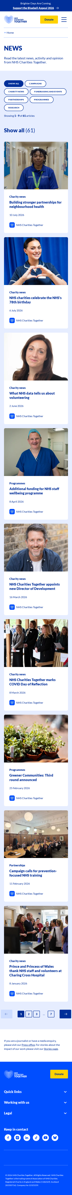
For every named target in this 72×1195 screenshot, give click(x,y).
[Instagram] (17, 1138)
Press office (28, 1044)
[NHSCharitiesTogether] (15, 20)
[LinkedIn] (27, 1138)
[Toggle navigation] (64, 20)
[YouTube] (46, 1138)
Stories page (51, 1048)
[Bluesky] (55, 1138)
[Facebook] (8, 1138)
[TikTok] (36, 1138)
